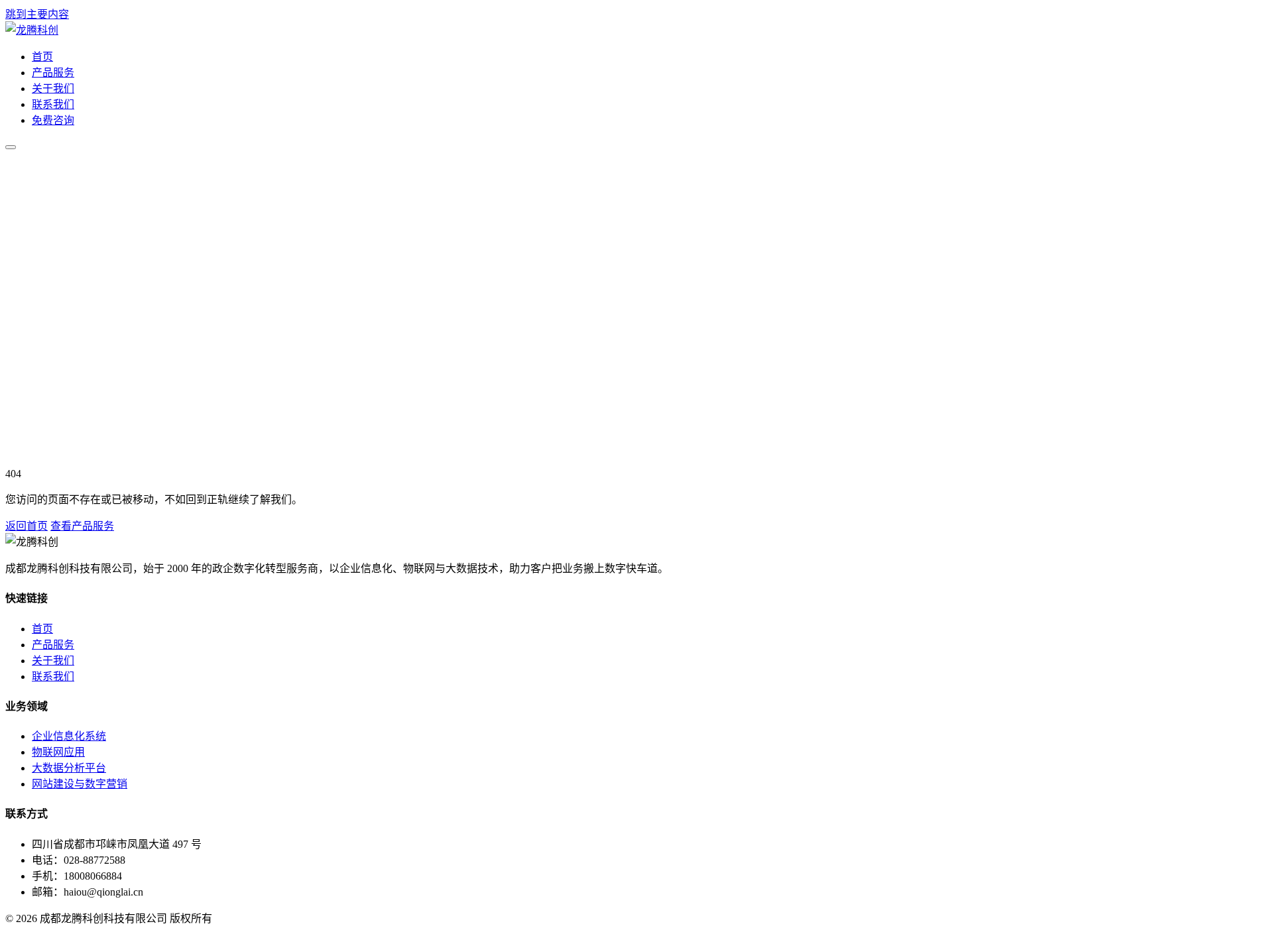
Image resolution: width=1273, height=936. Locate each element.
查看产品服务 (82, 526)
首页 (42, 56)
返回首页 (26, 526)
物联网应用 (58, 752)
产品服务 (53, 72)
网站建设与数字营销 (79, 784)
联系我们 (53, 104)
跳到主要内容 (37, 14)
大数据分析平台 (69, 768)
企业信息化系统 (69, 736)
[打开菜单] (10, 147)
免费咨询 (53, 120)
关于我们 (53, 88)
